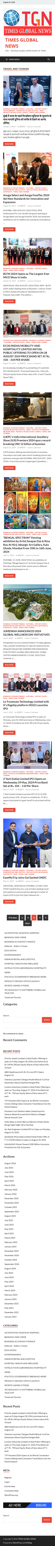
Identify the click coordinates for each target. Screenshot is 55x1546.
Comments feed (11, 1490)
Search (6, 1015)
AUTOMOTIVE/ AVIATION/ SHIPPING (15, 340)
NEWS (42, 111)
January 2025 (10, 1246)
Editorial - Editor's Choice (36, 109)
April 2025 (9, 1233)
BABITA (22, 127)
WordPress (17, 1543)
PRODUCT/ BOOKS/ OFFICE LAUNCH (15, 112)
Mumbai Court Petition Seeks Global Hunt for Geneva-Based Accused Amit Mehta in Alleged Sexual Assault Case (24, 1114)
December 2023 (11, 1303)
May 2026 (8, 1176)
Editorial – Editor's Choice (15, 946)
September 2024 (11, 1264)
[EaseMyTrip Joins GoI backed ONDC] (27, 843)
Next (27, 923)
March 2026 (9, 1185)
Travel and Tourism (37, 112)
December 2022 (11, 1312)
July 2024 (8, 1273)
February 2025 (10, 1242)
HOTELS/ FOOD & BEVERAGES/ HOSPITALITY (25, 968)
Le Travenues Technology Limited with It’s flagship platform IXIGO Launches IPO (26, 705)
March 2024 (9, 1290)
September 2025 (11, 1211)
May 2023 (8, 1308)
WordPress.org (11, 1495)
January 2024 (10, 1299)
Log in (7, 1482)
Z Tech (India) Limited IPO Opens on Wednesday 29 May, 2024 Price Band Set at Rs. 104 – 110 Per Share (25, 782)
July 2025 (8, 1220)
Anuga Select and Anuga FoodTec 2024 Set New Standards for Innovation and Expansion (26, 198)
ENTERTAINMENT (9, 111)
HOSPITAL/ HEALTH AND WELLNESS (21, 963)
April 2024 (9, 1286)
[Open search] (49, 59)
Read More (8, 143)
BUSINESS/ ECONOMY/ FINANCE (14, 109)
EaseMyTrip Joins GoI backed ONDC (25, 877)
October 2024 (10, 1259)
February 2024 (10, 1294)
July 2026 (8, 1167)
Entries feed (9, 1486)
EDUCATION (10, 950)
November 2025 (11, 1202)
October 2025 (10, 1207)
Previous (13, 917)
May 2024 (8, 1281)
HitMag (29, 1543)
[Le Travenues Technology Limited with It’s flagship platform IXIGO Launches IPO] (27, 683)
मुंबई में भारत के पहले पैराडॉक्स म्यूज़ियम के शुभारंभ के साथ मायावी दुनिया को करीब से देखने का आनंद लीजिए (27, 119)
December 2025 (11, 1198)
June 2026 (9, 1172)
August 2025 (10, 1216)
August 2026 (10, 1163)
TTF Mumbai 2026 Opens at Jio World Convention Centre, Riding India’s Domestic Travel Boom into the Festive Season (27, 1103)
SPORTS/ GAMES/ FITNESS (16, 985)
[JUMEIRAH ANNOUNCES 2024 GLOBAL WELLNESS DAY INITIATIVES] (27, 602)
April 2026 (9, 1181)
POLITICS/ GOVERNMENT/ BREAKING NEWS (23, 774)
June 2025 (9, 1224)
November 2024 (11, 1255)
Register (8, 1477)
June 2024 (9, 1277)
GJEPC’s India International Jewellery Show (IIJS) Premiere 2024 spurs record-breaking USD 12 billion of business (27, 440)
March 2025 (9, 1238)
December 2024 (11, 1251)
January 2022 (10, 1316)
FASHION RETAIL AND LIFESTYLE (27, 111)
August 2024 (10, 1268)
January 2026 (10, 1194)
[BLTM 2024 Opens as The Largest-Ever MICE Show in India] (27, 252)
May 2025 (8, 1229)
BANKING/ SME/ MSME (15, 937)
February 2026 (10, 1189)
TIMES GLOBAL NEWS (21, 43)
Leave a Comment (34, 127)
